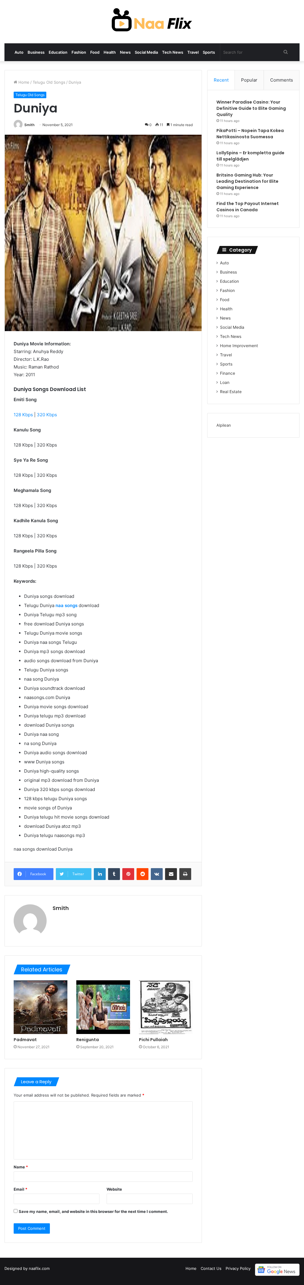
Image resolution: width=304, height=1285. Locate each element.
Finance (227, 373)
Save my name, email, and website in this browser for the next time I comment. (93, 1211)
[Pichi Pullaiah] (166, 1007)
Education (58, 52)
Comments (281, 80)
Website (114, 1189)
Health (110, 52)
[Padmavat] (40, 1007)
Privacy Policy (238, 1268)
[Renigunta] (103, 1007)
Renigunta (87, 1040)
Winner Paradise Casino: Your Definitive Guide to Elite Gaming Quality (251, 108)
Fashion (79, 52)
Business (36, 52)
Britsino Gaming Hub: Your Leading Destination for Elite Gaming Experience (247, 181)
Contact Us (211, 1268)
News (125, 52)
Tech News (172, 52)
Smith (29, 125)
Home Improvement (239, 345)
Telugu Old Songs (49, 82)
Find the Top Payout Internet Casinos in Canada (247, 207)
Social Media (146, 52)
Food (94, 52)
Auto (19, 52)
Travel (193, 52)
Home (23, 82)
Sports (209, 52)
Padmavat (25, 1040)
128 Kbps (23, 414)
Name (21, 1167)
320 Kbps (47, 414)
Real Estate (231, 391)
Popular (249, 80)
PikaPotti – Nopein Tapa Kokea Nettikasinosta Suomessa (250, 134)
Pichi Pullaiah (153, 1040)
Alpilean (223, 425)
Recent (221, 80)
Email (20, 1189)
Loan (224, 382)
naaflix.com (39, 1268)
